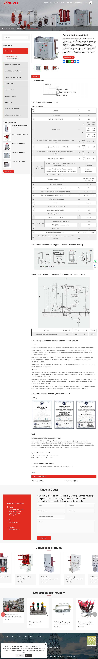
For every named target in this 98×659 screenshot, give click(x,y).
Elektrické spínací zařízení (13, 71)
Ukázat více (8, 171)
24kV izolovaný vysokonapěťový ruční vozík (61, 578)
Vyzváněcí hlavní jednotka (13, 77)
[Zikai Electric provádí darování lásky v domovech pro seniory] (12, 605)
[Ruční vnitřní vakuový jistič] (7, 152)
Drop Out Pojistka (10, 96)
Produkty (56, 2)
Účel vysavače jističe (34, 622)
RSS (51, 656)
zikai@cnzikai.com (14, 529)
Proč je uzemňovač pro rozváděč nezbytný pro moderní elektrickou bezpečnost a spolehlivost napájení (85, 623)
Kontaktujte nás (78, 2)
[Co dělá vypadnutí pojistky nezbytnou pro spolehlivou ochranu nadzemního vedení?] (61, 608)
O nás (50, 2)
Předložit (44, 538)
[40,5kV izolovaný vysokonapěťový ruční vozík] (85, 563)
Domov (46, 2)
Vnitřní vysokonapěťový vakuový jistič (20, 135)
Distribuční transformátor (12, 64)
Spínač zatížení (9, 83)
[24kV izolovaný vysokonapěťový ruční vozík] (61, 563)
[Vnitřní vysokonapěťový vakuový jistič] (7, 134)
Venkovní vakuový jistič (12, 58)
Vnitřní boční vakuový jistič (18, 143)
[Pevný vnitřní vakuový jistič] (7, 161)
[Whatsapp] (91, 648)
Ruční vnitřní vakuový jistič (18, 152)
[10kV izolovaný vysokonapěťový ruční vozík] (7, 125)
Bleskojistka (8, 102)
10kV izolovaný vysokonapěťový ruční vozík (20, 126)
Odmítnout (19, 655)
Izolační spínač (9, 90)
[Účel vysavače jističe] (36, 608)
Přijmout (28, 655)
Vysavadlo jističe (20, 28)
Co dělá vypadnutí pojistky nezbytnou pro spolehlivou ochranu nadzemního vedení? (61, 623)
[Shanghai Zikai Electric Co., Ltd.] (11, 0)
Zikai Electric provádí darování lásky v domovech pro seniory (12, 616)
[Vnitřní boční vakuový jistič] (7, 143)
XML (55, 656)
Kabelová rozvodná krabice (13, 115)
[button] (3, 569)
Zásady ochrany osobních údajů (66, 656)
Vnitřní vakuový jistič (32, 28)
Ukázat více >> (8, 582)
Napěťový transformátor (12, 109)
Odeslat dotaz (68, 2)
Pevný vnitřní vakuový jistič (18, 161)
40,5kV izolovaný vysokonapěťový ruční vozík (85, 578)
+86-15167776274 (14, 522)
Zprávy (62, 2)
